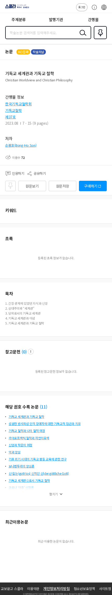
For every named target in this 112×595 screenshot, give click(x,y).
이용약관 (33, 588)
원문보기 (32, 186)
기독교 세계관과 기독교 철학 (26, 416)
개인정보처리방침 (56, 588)
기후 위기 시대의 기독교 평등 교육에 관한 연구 (38, 459)
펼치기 (53, 494)
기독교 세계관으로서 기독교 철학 (29, 480)
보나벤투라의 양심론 (21, 466)
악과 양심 (15, 452)
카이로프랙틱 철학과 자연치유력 (29, 438)
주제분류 (18, 19)
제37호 (10, 116)
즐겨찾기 (99, 38)
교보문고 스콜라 (12, 588)
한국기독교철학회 (18, 103)
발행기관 (56, 19)
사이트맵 (105, 588)
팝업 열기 (31, 351)
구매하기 (90, 186)
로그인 (81, 7)
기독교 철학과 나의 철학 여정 (27, 430)
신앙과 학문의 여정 (20, 445)
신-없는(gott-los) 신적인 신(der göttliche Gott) (39, 473)
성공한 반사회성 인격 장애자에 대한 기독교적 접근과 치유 (44, 423)
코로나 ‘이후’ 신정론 (21, 487)
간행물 (93, 19)
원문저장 (62, 186)
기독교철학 (13, 110)
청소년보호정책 (84, 588)
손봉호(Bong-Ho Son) (20, 145)
